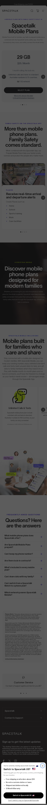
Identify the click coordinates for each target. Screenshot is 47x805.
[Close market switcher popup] (23, 402)
